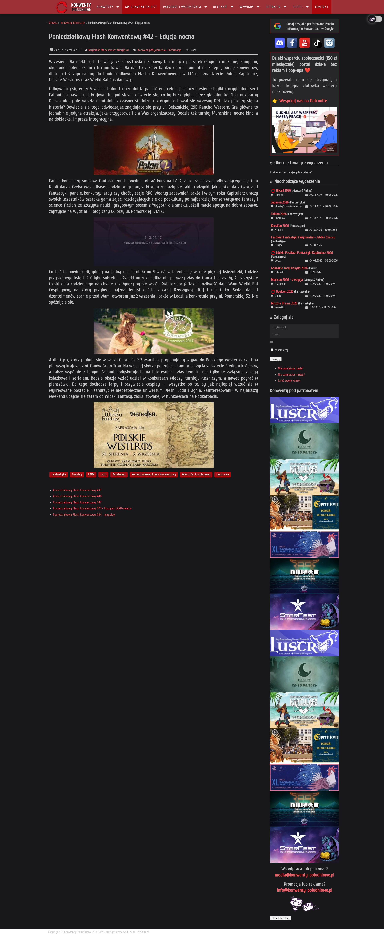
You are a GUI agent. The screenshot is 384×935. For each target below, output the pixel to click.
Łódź (103, 474)
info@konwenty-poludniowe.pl (304, 890)
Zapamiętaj (281, 350)
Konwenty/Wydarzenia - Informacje (159, 50)
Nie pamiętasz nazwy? (291, 374)
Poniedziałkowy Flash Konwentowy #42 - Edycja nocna (121, 36)
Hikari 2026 (283, 190)
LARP (91, 474)
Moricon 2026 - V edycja (287, 280)
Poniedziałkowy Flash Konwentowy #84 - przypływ (84, 514)
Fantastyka (58, 474)
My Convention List (141, 7)
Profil (298, 7)
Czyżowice (222, 474)
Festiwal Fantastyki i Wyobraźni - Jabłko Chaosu (303, 237)
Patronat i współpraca (182, 7)
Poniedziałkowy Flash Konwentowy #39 (77, 490)
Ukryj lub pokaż (281, 918)
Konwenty (105, 7)
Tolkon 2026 (279, 214)
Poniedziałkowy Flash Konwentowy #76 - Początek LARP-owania (92, 508)
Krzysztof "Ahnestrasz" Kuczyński (108, 50)
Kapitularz (119, 474)
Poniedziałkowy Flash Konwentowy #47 (77, 502)
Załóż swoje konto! (289, 380)
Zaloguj (276, 359)
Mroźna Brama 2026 (284, 303)
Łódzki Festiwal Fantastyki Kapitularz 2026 (304, 253)
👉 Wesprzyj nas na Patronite (299, 100)
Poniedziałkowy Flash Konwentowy (154, 474)
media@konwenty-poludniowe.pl (304, 875)
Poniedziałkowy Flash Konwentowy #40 (77, 496)
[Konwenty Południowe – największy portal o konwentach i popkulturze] (73, 7)
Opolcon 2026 (284, 291)
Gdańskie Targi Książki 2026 (289, 268)
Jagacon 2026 (280, 202)
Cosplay (77, 474)
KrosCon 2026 (280, 226)
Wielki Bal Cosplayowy (196, 474)
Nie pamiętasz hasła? (290, 368)
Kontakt (321, 7)
